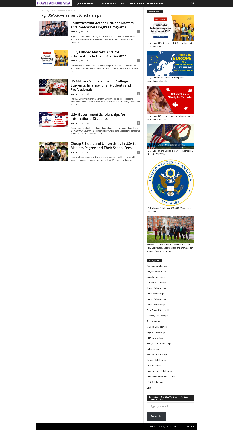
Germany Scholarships (157, 316)
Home (41, 10)
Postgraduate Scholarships (159, 343)
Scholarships (107, 3)
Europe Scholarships (156, 299)
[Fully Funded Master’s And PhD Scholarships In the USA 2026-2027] (53, 58)
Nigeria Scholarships (156, 332)
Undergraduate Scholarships (160, 371)
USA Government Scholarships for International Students (98, 116)
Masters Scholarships (157, 327)
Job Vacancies (86, 3)
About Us (178, 426)
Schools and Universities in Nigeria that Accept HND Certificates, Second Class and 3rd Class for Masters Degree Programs (170, 247)
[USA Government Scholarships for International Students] (53, 119)
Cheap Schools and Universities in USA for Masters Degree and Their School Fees (104, 145)
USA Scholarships (155, 382)
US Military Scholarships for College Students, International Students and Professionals (101, 85)
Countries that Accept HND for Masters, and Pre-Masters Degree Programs (103, 25)
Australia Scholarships (157, 266)
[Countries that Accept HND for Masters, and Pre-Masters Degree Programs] (53, 28)
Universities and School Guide (161, 377)
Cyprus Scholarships (156, 288)
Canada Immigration (156, 277)
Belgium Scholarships (157, 271)
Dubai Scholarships (156, 293)
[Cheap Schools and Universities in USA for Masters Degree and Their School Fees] (53, 151)
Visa (122, 3)
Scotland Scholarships (157, 354)
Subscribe (156, 416)
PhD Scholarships (155, 338)
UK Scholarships (154, 365)
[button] (192, 3)
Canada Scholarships (156, 282)
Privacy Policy (165, 426)
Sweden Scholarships (157, 360)
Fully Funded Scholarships (146, 3)
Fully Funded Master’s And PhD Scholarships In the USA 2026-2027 (98, 54)
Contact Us (189, 426)
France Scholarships (156, 305)
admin (74, 31)
